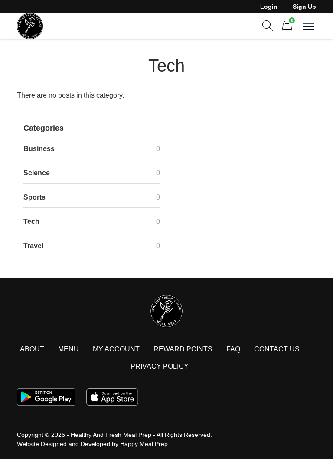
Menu (68, 349)
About (32, 349)
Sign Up (304, 6)
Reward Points (182, 349)
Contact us (277, 349)
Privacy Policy (160, 366)
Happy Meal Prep (144, 443)
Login (269, 6)
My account (116, 349)
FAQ (233, 349)
